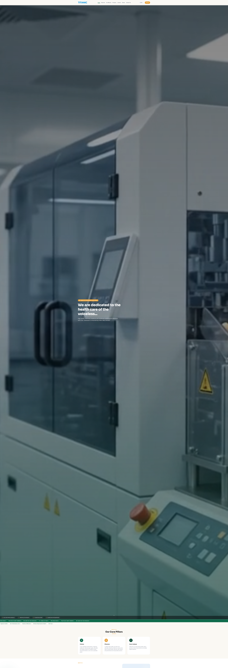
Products (114, 2)
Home (99, 2)
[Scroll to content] (114, 615)
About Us (103, 2)
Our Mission (108, 2)
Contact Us (128, 2)
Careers (119, 2)
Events (123, 2)
